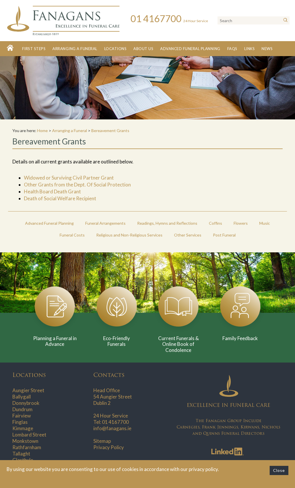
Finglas (20, 422)
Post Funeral (224, 234)
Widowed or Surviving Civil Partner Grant (69, 178)
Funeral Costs (72, 234)
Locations (115, 48)
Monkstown (25, 441)
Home (42, 130)
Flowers (241, 223)
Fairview (21, 416)
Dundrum (22, 409)
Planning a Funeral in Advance (55, 341)
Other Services (187, 234)
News (267, 48)
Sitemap (102, 441)
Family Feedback (240, 338)
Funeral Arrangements (105, 223)
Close (279, 470)
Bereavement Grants (110, 130)
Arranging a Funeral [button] (74, 48)
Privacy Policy (108, 447)
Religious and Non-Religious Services (129, 234)
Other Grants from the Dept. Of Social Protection (77, 185)
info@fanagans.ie (112, 428)
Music (264, 223)
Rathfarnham (26, 447)
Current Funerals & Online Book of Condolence (178, 344)
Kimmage (22, 428)
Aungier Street (28, 390)
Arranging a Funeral (69, 130)
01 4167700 (115, 422)
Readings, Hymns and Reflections (167, 223)
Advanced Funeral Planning (190, 48)
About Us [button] (143, 48)
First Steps (34, 48)
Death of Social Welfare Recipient (60, 198)
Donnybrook (25, 403)
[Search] (285, 20)
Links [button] (249, 48)
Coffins (215, 223)
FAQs (232, 48)
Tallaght (21, 454)
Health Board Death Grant (52, 191)
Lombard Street (29, 435)
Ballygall (21, 397)
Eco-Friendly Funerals (116, 341)
